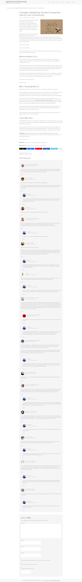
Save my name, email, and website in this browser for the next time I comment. (36, 560)
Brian (28, 194)
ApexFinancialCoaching (16, 2)
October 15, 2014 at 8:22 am (32, 502)
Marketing (30, 154)
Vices (29, 152)
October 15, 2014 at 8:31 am (30, 462)
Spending (26, 152)
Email (22, 546)
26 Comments (32, 17)
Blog (12, 8)
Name (22, 540)
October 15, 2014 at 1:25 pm (32, 399)
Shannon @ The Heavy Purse (30, 297)
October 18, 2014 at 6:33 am (30, 179)
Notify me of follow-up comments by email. (29, 564)
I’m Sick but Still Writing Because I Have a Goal (36, 142)
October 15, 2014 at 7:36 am (30, 490)
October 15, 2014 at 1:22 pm (32, 450)
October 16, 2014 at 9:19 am (30, 219)
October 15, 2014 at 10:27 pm (30, 274)
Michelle (26, 207)
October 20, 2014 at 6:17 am (32, 261)
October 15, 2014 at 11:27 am (30, 373)
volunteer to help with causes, (30, 67)
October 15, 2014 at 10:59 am (30, 412)
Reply (22, 174)
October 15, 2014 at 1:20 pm (32, 425)
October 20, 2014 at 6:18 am (32, 233)
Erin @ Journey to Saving (30, 411)
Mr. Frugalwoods (28, 242)
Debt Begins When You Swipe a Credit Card (35, 145)
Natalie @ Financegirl (29, 461)
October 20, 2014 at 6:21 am (32, 195)
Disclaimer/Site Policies (55, 580)
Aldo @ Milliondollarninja (29, 372)
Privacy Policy (46, 580)
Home (8, 8)
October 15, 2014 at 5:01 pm (32, 316)
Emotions (26, 154)
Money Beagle (28, 436)
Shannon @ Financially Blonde (31, 384)
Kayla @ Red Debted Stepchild (33, 314)
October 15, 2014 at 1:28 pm (32, 360)
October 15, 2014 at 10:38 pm (32, 286)
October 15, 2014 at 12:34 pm (30, 341)
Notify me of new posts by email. (27, 568)
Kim (26, 273)
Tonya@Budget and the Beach (31, 218)
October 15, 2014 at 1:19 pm (32, 476)
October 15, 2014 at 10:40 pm (32, 328)
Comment (23, 523)
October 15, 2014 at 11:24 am (30, 385)
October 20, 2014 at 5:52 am (30, 165)
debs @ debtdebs (28, 489)
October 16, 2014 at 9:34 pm (30, 208)
